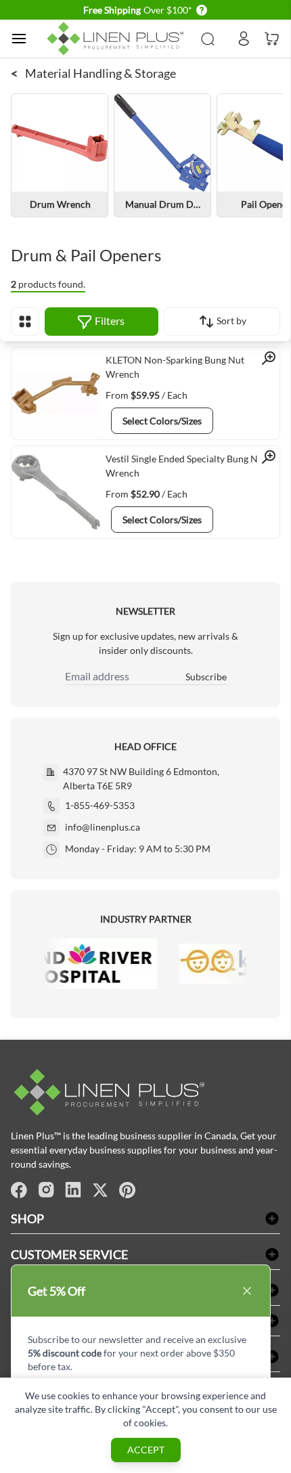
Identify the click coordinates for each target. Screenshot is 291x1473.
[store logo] (117, 38)
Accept (145, 1449)
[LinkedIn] (73, 1190)
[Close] (247, 1291)
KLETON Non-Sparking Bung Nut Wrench (175, 367)
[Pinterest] (127, 1190)
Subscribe (206, 676)
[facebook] (19, 1190)
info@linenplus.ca (102, 827)
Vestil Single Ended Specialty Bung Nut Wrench (186, 466)
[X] (100, 1190)
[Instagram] (46, 1190)
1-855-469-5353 (100, 805)
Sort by (230, 320)
